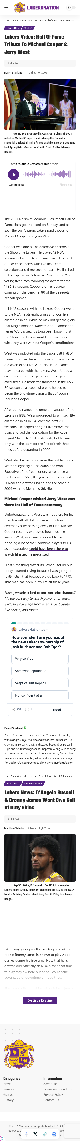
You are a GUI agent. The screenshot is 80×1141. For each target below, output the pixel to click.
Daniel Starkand (13, 72)
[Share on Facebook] (26, 1134)
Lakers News (33, 783)
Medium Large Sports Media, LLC (38, 1126)
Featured (13, 28)
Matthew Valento (14, 828)
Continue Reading (40, 1000)
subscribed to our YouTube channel (46, 593)
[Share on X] (35, 1134)
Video (28, 28)
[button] (8, 7)
